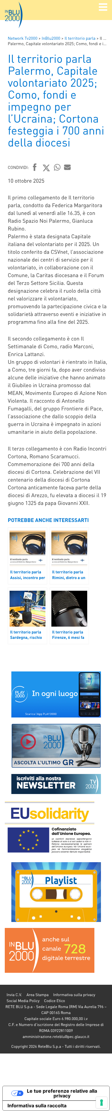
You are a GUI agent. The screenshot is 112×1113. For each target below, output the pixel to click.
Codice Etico (54, 1000)
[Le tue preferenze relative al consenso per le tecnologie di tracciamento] (101, 1102)
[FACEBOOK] (35, 168)
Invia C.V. (14, 994)
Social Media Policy (23, 1000)
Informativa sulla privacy (74, 994)
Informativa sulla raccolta (37, 1106)
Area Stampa (38, 994)
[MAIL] (67, 167)
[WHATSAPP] (57, 167)
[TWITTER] (46, 168)
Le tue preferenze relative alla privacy (62, 1093)
